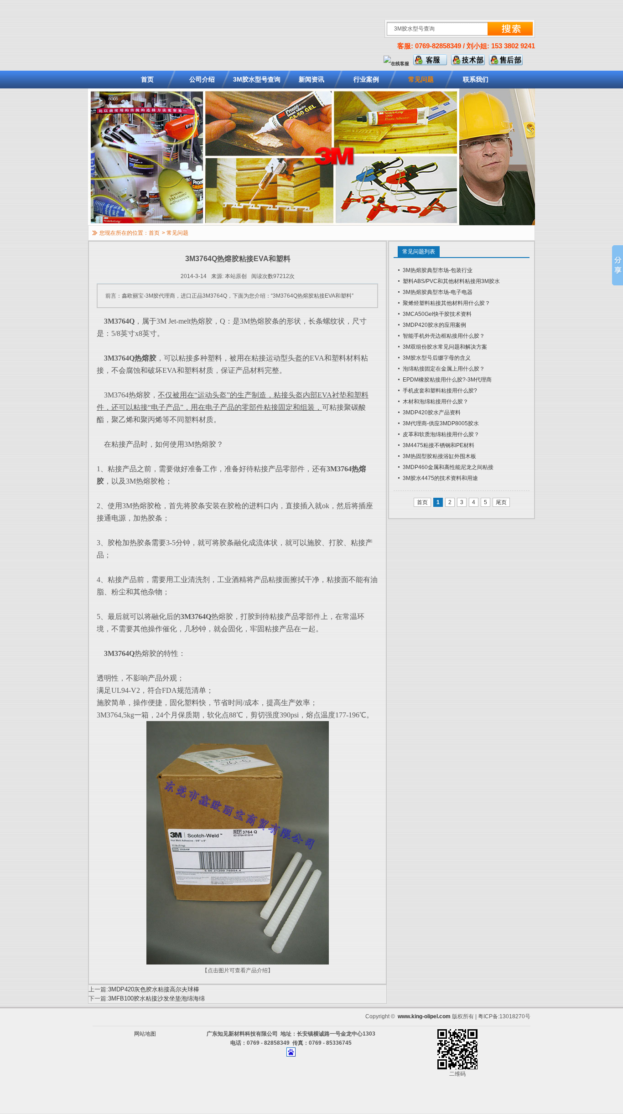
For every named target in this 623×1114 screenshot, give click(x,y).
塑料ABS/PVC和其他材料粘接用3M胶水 (451, 281)
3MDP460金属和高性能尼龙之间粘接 (448, 467)
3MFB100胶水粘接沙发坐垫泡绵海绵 (156, 998)
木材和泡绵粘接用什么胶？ (435, 401)
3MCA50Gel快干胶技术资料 (437, 314)
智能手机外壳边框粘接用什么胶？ (444, 336)
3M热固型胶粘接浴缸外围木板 (439, 456)
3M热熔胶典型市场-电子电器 (437, 292)
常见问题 (421, 79)
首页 (147, 79)
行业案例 (366, 79)
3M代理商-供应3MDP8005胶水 (441, 423)
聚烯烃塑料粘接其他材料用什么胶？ (446, 303)
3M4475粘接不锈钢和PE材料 (438, 445)
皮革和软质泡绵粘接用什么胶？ (441, 434)
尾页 (501, 502)
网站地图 (145, 1034)
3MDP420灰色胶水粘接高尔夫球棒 (153, 989)
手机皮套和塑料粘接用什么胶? (440, 390)
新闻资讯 (311, 79)
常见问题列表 (418, 251)
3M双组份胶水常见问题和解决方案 (445, 347)
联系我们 (475, 79)
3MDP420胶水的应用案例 (434, 325)
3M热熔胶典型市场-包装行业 (437, 270)
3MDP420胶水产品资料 (432, 412)
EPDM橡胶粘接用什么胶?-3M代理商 (447, 379)
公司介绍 (202, 79)
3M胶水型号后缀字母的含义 (437, 358)
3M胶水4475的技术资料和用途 (440, 478)
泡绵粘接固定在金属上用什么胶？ (444, 369)
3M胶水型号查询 (256, 79)
